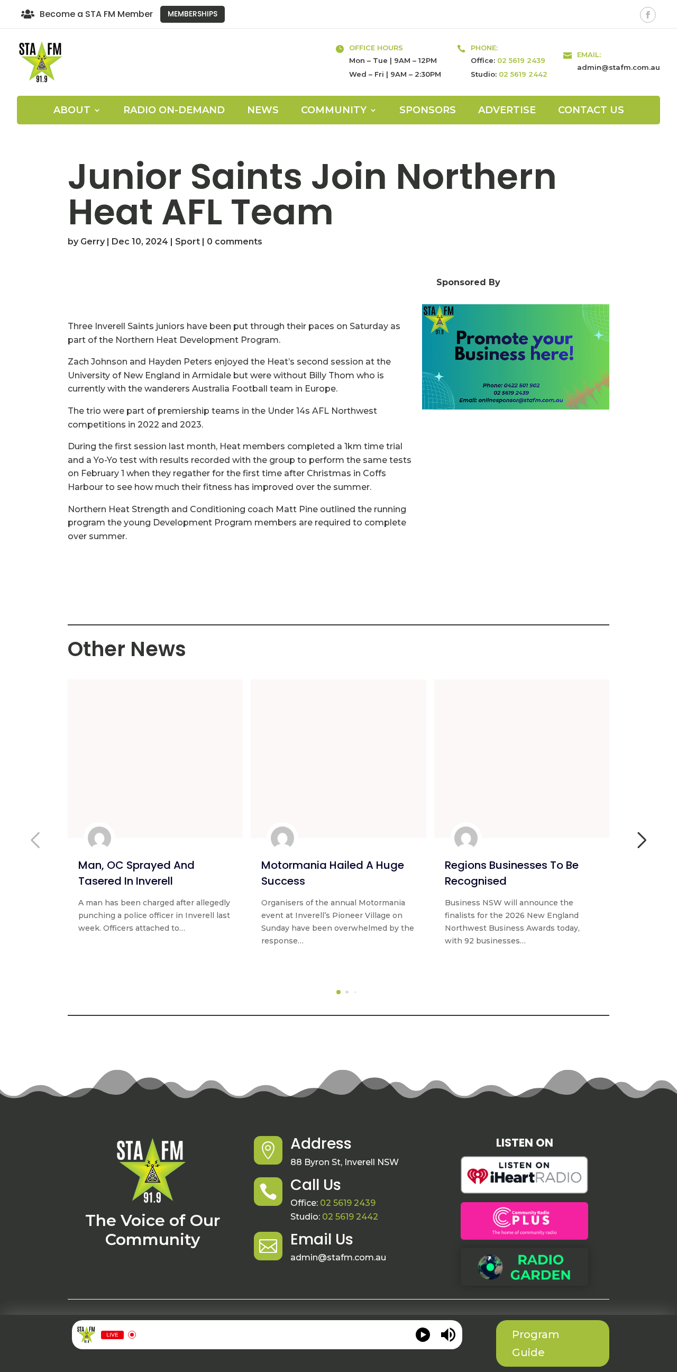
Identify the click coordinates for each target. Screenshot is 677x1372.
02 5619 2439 (521, 60)
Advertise (507, 111)
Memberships (192, 13)
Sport (187, 242)
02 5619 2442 (523, 74)
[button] (338, 992)
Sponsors (427, 111)
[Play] (423, 1334)
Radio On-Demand (174, 111)
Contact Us (591, 111)
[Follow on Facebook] (648, 15)
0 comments (234, 242)
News (263, 111)
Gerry (92, 242)
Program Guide (536, 1343)
